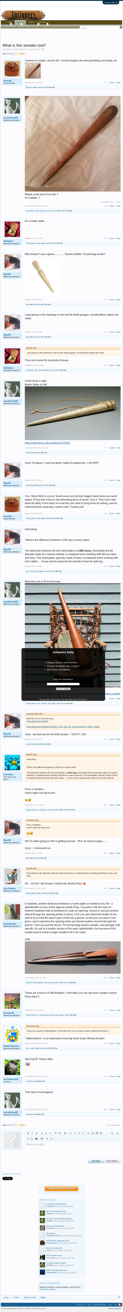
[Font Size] (46, 1133)
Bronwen (29, 87)
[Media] (97, 1133)
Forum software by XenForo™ (24, 1308)
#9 (106, 513)
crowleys (42, 810)
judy (39, 243)
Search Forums (10, 26)
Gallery (31, 22)
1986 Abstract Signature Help (57, 1241)
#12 (105, 739)
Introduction (50, 1233)
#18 (105, 1043)
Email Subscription (99, 1305)
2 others (63, 211)
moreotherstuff (11, 1079)
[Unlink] (60, 1133)
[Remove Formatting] (112, 1133)
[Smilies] (88, 1133)
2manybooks (10, 924)
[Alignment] (65, 1133)
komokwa (29, 485)
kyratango (30, 211)
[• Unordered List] (71, 1133)
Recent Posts (24, 26)
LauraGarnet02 (42, 87)
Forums (20, 22)
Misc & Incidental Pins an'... (56, 1211)
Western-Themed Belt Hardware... (59, 1219)
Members (42, 22)
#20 (105, 1109)
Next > (22, 54)
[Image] (93, 1133)
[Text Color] (42, 1133)
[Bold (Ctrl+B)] (28, 1133)
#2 (106, 206)
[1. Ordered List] (75, 1133)
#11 (105, 699)
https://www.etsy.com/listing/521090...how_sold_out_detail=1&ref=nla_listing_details (63, 727)
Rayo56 (7, 274)
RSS (119, 1305)
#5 (106, 332)
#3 (106, 238)
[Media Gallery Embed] (36, 1138)
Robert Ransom (32, 1015)
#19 (105, 1076)
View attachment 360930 (37, 721)
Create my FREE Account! (61, 1188)
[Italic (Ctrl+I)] (32, 1133)
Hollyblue (8, 241)
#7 (106, 448)
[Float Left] (28, 1138)
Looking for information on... (57, 1204)
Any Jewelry (51, 211)
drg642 (49, 1250)
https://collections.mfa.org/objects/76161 (47, 443)
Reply (118, 82)
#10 (105, 566)
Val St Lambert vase (54, 1255)
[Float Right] (32, 1138)
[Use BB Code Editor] (118, 1133)
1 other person (54, 370)
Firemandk (9, 1013)
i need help (50, 1258)
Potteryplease (40, 211)
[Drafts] (42, 1138)
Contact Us (80, 1305)
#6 (106, 365)
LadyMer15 (50, 1206)
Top (115, 1305)
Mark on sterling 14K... (55, 1248)
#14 (105, 853)
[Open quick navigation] (119, 1297)
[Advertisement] (61, 35)
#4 (106, 300)
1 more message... (113, 1125)
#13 (105, 805)
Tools (16, 49)
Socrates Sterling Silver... (56, 1226)
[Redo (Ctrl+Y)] (51, 1138)
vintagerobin (51, 1272)
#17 (105, 1010)
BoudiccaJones (32, 810)
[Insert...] (101, 1133)
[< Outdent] (79, 1133)
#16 (105, 978)
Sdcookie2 (50, 1228)
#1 (106, 82)
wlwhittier (49, 1213)
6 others (65, 810)
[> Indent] (83, 1133)
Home (9, 22)
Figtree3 (29, 982)
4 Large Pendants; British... (56, 1263)
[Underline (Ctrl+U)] (36, 1133)
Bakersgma (55, 1015)
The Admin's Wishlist (47, 1289)
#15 (105, 888)
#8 (106, 480)
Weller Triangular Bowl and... (57, 1270)
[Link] (55, 1133)
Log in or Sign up (110, 2)
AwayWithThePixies (54, 1236)
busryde (30, 49)
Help (88, 1305)
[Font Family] (50, 1133)
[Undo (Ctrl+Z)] (47, 1138)
